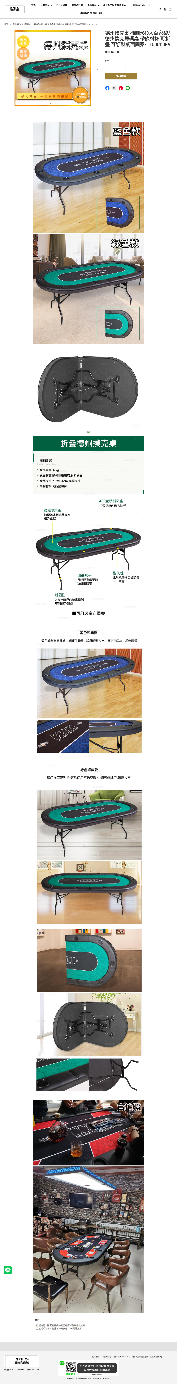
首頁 (33, 5)
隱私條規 (79, 1378)
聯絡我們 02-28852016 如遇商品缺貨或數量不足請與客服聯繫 (138, 1357)
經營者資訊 (97, 1378)
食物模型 (92, 5)
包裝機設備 (77, 5)
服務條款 (70, 1378)
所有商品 (45, 5)
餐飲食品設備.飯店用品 (114, 5)
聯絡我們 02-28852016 (91, 13)
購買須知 (87, 1378)
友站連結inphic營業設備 (101, 1357)
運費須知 (106, 1378)
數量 (107, 60)
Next (97, 68)
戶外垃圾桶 (61, 5)
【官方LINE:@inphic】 (141, 5)
